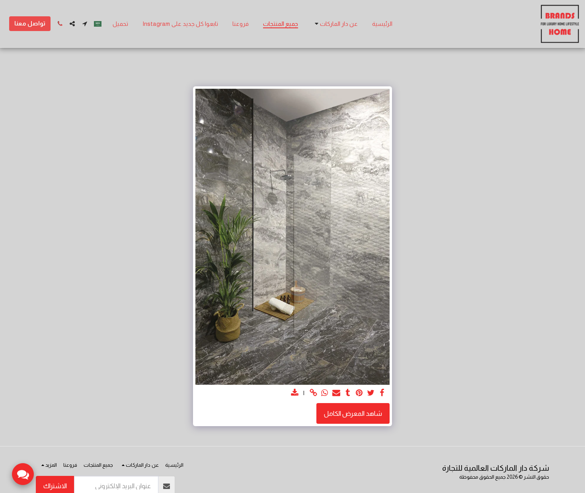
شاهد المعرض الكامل (353, 413)
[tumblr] (347, 393)
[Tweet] (371, 393)
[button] (335, 24)
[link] (313, 393)
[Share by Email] (336, 393)
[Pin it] (359, 393)
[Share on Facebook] (382, 393)
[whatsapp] (325, 393)
